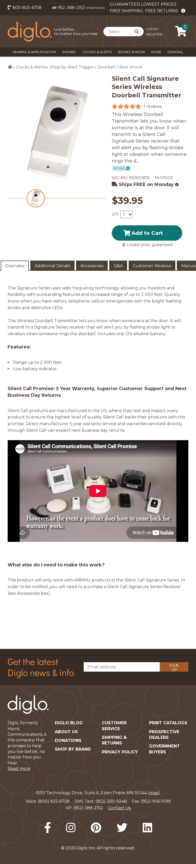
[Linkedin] (147, 827)
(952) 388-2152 (88, 807)
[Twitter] (122, 827)
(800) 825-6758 (53, 801)
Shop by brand (73, 749)
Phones (69, 52)
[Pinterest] (96, 827)
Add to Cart (147, 233)
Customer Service (114, 725)
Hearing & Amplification (34, 52)
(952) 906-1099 (156, 801)
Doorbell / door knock (119, 67)
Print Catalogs (168, 722)
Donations (68, 740)
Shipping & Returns (114, 740)
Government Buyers (164, 749)
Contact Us (119, 807)
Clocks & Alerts (97, 52)
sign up (174, 667)
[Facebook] (47, 827)
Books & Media (131, 52)
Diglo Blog (69, 722)
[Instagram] (71, 827)
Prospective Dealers (164, 734)
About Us (66, 731)
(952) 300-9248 (111, 801)
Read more (19, 768)
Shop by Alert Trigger (72, 67)
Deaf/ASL (175, 52)
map (153, 792)
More (156, 52)
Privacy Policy (120, 752)
